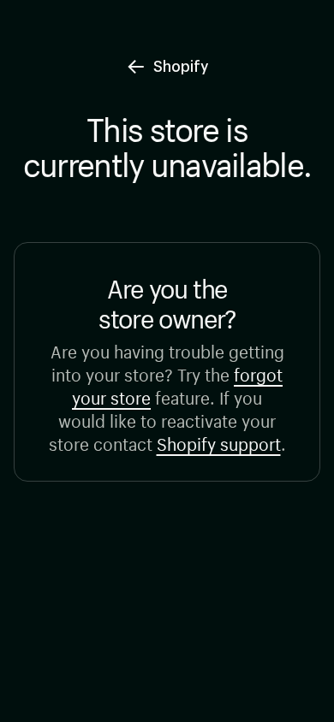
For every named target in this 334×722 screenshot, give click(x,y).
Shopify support (219, 442)
